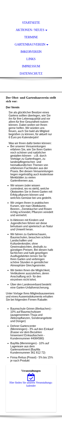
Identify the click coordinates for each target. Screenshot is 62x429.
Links (30, 59)
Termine (31, 37)
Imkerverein (31, 51)
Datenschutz (31, 73)
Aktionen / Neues (30, 30)
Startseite (31, 22)
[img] (31, 9)
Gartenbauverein (30, 44)
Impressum (31, 66)
